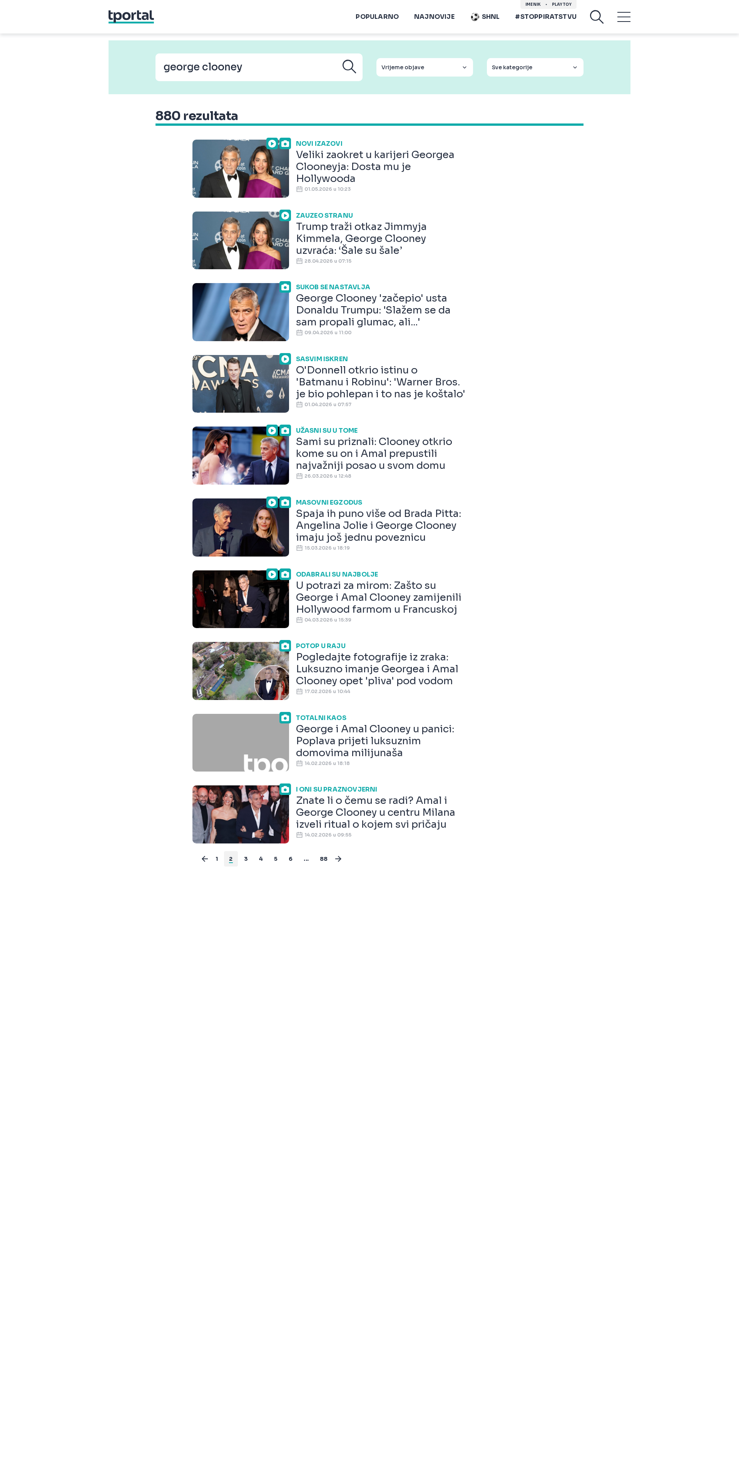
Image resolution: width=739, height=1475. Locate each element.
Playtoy (562, 4)
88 (324, 858)
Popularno (377, 17)
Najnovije (434, 17)
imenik (533, 4)
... (306, 858)
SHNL (491, 17)
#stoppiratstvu (546, 17)
